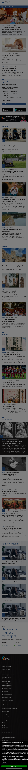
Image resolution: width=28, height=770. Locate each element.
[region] (14, 755)
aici (2, 752)
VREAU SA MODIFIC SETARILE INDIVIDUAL (14, 768)
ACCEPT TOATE (14, 766)
